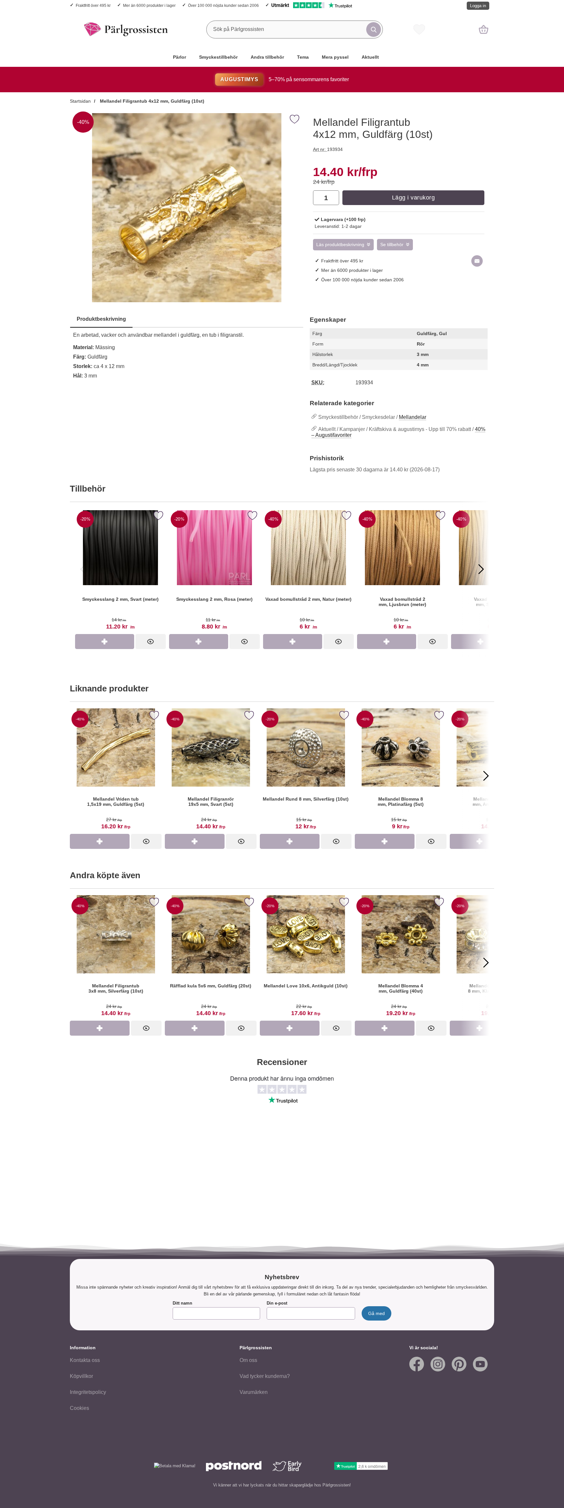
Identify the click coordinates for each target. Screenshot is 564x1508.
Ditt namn (182, 1303)
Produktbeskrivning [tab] (101, 319)
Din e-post (277, 1303)
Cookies (79, 1408)
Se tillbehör (391, 244)
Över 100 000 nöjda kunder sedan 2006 (223, 5)
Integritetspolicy (88, 1392)
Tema (303, 57)
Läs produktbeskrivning (340, 244)
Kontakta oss (85, 1360)
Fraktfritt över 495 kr (93, 5)
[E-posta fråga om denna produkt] (477, 261)
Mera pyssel (335, 57)
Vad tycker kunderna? (265, 1376)
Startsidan (80, 101)
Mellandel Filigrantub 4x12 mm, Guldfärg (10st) (151, 101)
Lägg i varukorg (413, 197)
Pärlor (179, 57)
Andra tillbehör (267, 57)
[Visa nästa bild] (481, 569)
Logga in (478, 5)
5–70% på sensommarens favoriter (284, 79)
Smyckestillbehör (218, 57)
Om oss (248, 1360)
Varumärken (254, 1392)
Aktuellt (370, 57)
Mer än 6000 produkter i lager (149, 5)
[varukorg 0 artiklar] (483, 29)
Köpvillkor (81, 1376)
